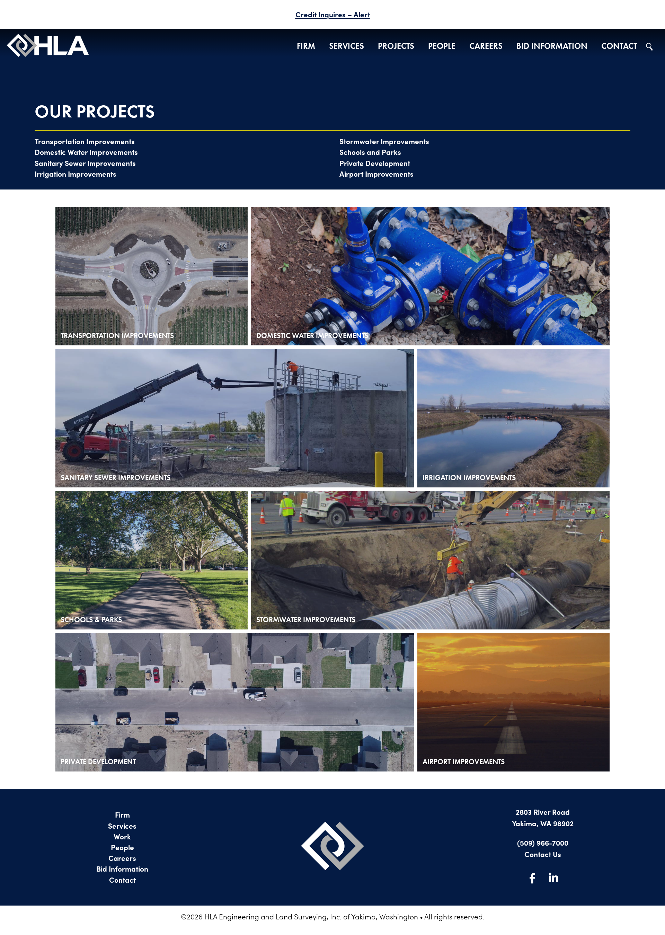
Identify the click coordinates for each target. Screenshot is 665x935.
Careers (486, 46)
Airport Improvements (376, 173)
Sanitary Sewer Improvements (85, 163)
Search (649, 47)
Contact (619, 46)
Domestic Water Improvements (86, 152)
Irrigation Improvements (75, 173)
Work (122, 836)
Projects (396, 46)
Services (346, 46)
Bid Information (551, 46)
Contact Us (542, 854)
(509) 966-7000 (542, 842)
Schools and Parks (370, 152)
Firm (306, 46)
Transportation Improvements (85, 141)
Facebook (532, 878)
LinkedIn (553, 878)
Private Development (374, 163)
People (441, 46)
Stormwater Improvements (384, 141)
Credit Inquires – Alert (332, 14)
